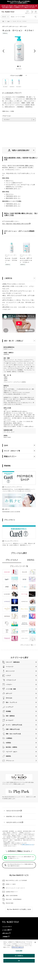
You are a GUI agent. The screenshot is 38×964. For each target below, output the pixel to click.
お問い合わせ (5, 933)
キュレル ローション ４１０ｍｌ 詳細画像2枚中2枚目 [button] (20, 66)
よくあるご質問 (6, 930)
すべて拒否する (19, 955)
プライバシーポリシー (17, 947)
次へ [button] (34, 51)
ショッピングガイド (7, 926)
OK (19, 960)
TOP (3, 21)
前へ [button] (3, 51)
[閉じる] (35, 942)
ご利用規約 (5, 936)
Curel (8, 21)
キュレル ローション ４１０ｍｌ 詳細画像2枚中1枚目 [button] (18, 66)
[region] (19, 952)
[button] (19, 75)
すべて (4, 16)
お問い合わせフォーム (28, 844)
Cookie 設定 (19, 950)
